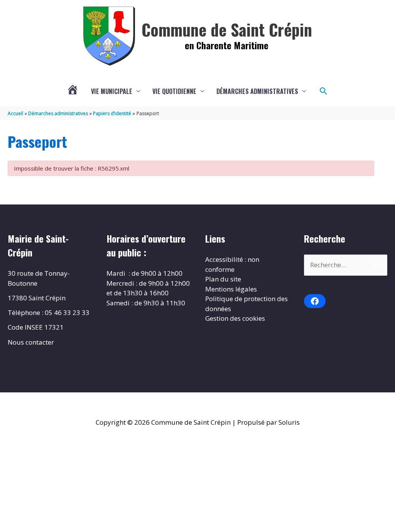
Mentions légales (231, 289)
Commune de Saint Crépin (227, 29)
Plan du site (223, 279)
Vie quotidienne (174, 91)
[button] (324, 91)
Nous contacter (31, 342)
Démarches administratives (257, 91)
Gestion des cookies (235, 318)
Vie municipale (111, 91)
